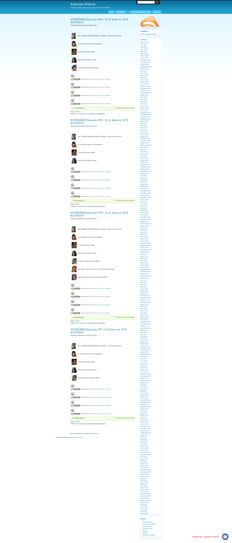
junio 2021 (143, 178)
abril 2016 (143, 313)
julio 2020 (143, 202)
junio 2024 (143, 99)
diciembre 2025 (145, 60)
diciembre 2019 (145, 217)
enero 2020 (144, 215)
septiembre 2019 (145, 223)
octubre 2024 (144, 91)
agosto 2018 (144, 252)
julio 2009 (143, 478)
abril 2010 (143, 461)
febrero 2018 (144, 265)
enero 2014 (144, 372)
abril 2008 (143, 511)
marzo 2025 (144, 80)
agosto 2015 (144, 330)
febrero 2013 (144, 396)
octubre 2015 (144, 326)
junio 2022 (143, 152)
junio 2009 (143, 481)
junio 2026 (143, 47)
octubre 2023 (144, 117)
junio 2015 (143, 335)
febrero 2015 (144, 343)
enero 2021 (144, 189)
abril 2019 (143, 234)
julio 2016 (143, 306)
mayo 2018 (144, 258)
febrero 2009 (144, 489)
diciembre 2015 (145, 322)
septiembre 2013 (145, 380)
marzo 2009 (144, 487)
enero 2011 (144, 450)
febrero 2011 (144, 448)
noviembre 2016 (145, 298)
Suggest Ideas (147, 526)
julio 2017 (143, 280)
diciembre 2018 (145, 243)
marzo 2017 (144, 289)
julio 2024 (143, 97)
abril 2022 (143, 156)
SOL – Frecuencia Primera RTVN (139, 12)
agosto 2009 (144, 476)
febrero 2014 (144, 369)
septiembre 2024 (145, 93)
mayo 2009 (144, 483)
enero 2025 (144, 84)
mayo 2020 (144, 206)
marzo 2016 (144, 315)
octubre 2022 (144, 143)
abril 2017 (143, 287)
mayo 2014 (144, 363)
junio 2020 (143, 204)
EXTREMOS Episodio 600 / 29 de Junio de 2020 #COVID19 (99, 20)
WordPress (95, 433)
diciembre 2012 (145, 400)
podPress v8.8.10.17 (76, 437)
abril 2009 (143, 485)
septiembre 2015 (145, 328)
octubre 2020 (144, 195)
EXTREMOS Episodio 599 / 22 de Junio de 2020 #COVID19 (99, 121)
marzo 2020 (144, 210)
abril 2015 (143, 339)
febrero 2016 (144, 317)
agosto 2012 (144, 409)
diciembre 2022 (145, 138)
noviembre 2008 (145, 496)
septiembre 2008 (145, 500)
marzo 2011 (144, 446)
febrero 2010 (144, 465)
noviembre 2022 (145, 141)
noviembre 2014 (145, 350)
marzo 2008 (144, 513)
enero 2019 (144, 241)
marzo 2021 (144, 184)
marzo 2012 (144, 420)
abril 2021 (143, 182)
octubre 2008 (144, 498)
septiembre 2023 (145, 119)
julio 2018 (143, 254)
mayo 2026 (144, 49)
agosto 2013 (144, 383)
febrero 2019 (144, 239)
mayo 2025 (144, 75)
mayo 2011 (144, 441)
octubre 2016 (144, 300)
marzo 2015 (144, 341)
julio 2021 (143, 176)
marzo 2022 (144, 158)
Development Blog (149, 524)
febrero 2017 (144, 291)
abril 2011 (143, 444)
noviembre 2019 (145, 219)
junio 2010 (143, 457)
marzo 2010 (144, 463)
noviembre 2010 (145, 454)
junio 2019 (143, 230)
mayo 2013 (144, 389)
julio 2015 (143, 332)
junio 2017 (143, 282)
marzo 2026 (144, 53)
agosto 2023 (144, 121)
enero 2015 (144, 346)
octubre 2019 (144, 221)
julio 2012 (143, 411)
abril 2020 (143, 208)
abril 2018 (143, 261)
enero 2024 (144, 110)
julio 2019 (143, 228)
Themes (145, 533)
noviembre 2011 (145, 428)
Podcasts (156, 12)
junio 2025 (143, 73)
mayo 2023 (144, 128)
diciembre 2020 (145, 191)
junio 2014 (143, 361)
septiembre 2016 (145, 302)
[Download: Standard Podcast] (75, 79)
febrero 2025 (144, 82)
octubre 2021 (144, 169)
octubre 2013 (144, 378)
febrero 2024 (144, 108)
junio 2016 (143, 308)
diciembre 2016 (145, 295)
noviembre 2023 (145, 115)
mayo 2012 (144, 415)
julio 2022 (143, 149)
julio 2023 (143, 123)
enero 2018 (144, 267)
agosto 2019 (144, 226)
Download (107, 79)
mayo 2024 (144, 101)
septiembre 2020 (145, 197)
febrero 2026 (144, 56)
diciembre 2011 (145, 426)
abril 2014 (143, 365)
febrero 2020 (144, 213)
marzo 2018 (144, 263)
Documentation (148, 522)
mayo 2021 (144, 180)
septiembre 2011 (145, 433)
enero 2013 (144, 398)
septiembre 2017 (145, 276)
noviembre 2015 (145, 324)
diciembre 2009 (145, 470)
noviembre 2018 (145, 245)
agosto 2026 (144, 43)
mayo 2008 (144, 509)
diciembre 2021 (145, 165)
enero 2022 (144, 162)
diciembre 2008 (145, 494)
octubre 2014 (144, 352)
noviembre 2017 (145, 271)
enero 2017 (144, 293)
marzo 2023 (144, 132)
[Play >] (72, 76)
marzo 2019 (144, 237)
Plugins (145, 530)
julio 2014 (143, 359)
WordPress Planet (149, 535)
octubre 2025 (144, 64)
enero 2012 (144, 424)
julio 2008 (143, 505)
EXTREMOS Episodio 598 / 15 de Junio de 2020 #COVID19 (99, 214)
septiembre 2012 (145, 407)
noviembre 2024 (145, 88)
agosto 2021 (144, 173)
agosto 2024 (144, 95)
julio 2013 (143, 385)
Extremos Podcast (83, 4)
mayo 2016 (144, 311)
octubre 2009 (144, 474)
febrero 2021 (144, 186)
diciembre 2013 (145, 374)
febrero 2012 (144, 422)
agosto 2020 (144, 199)
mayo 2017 (144, 284)
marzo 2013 (144, 393)
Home (111, 12)
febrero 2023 (144, 134)
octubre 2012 (144, 404)
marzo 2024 (144, 106)
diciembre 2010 (145, 452)
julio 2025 (143, 71)
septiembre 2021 (145, 171)
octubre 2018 (144, 247)
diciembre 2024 (145, 86)
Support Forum (147, 528)
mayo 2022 (144, 154)
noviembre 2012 (145, 402)
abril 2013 (143, 391)
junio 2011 (143, 439)
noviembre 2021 (145, 167)
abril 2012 (143, 417)
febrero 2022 (144, 160)
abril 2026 (143, 51)
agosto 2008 (144, 502)
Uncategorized (79, 108)
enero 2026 (144, 58)
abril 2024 (143, 104)
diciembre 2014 (145, 348)
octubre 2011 (144, 430)
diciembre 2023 (145, 112)
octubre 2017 (144, 274)
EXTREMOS (121, 12)
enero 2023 (144, 136)
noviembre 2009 (145, 472)
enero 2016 (144, 319)
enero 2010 (144, 468)
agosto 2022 (144, 147)
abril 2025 (143, 77)
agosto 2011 (144, 435)
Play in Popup (101, 79)
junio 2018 (143, 256)
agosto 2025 (144, 69)
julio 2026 (143, 45)
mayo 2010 (144, 459)
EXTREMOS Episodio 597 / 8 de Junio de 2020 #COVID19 (99, 330)
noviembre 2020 (145, 193)
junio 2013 (143, 387)
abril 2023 (143, 130)
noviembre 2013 (145, 376)
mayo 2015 (144, 337)
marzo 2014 (144, 367)
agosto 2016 (144, 304)
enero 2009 (144, 492)
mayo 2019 (144, 232)
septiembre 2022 (145, 145)
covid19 (77, 111)
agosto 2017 (144, 278)
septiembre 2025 (145, 67)
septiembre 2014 (145, 354)
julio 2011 (143, 437)
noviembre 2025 (145, 62)
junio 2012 (143, 413)
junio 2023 (143, 125)
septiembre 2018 (145, 250)
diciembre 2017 (145, 269)
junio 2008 (143, 507)
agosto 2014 (144, 356)
